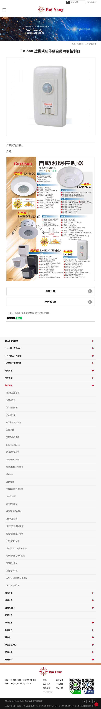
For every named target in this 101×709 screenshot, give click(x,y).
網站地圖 (49, 692)
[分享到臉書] (89, 701)
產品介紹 (59, 684)
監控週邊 (8, 623)
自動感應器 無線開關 (14, 526)
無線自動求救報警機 (14, 467)
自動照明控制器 (12, 541)
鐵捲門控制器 (11, 571)
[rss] (94, 701)
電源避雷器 (11, 400)
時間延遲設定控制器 (14, 534)
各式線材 (8, 630)
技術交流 (46, 688)
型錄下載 (50, 291)
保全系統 (8, 385)
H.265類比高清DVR (13, 348)
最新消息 (46, 684)
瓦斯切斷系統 (11, 519)
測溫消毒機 (11, 415)
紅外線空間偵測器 (13, 422)
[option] (50, 96)
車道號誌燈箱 (11, 563)
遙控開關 (10, 482)
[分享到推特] (85, 701)
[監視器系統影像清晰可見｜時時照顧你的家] (50, 29)
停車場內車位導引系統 (15, 556)
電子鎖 (8, 637)
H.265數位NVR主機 (13, 356)
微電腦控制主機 (12, 393)
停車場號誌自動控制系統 (16, 548)
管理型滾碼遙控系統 (14, 489)
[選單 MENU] (4, 10)
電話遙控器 (11, 496)
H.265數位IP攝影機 (13, 363)
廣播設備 (8, 593)
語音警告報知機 (12, 452)
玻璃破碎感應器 (12, 437)
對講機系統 (9, 608)
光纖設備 (8, 615)
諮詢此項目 (50, 302)
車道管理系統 (10, 645)
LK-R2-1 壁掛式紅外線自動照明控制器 (30, 313)
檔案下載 (59, 688)
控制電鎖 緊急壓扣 (14, 511)
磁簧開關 (10, 430)
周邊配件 (8, 659)
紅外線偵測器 (11, 408)
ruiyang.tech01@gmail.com (21, 683)
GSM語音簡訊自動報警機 (16, 578)
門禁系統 (8, 378)
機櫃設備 (8, 600)
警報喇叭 (10, 474)
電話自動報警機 (12, 459)
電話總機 (8, 371)
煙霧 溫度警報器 (13, 445)
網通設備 (8, 652)
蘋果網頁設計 (37, 701)
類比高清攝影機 (11, 341)
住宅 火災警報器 (13, 585)
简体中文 (93, 2)
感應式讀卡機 (11, 504)
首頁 (73, 44)
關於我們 (59, 680)
